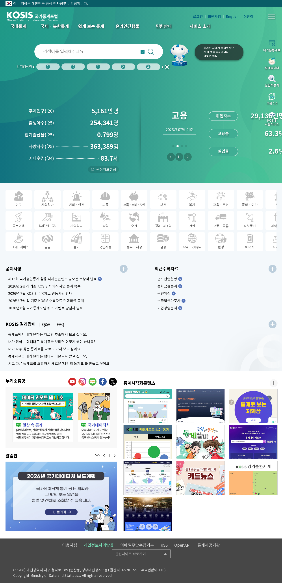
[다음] (188, 157)
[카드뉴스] (200, 478)
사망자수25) (41, 146)
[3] (181, 147)
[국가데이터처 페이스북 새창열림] (103, 382)
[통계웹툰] (200, 442)
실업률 (223, 151)
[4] (185, 147)
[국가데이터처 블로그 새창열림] (92, 382)
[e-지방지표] (253, 442)
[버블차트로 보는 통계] (148, 442)
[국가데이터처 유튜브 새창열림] (72, 382)
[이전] (171, 157)
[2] (177, 147)
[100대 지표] (148, 406)
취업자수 (223, 116)
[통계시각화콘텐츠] (274, 383)
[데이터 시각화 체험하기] (200, 406)
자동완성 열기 (143, 52)
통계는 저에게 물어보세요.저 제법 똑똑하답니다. (219, 52)
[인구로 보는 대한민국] (148, 478)
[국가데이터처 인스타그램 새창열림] (82, 382)
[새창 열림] (43, 417)
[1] (173, 147)
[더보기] (124, 269)
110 (161, 570)
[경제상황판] (148, 514)
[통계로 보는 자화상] (253, 406)
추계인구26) (41, 111)
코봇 (181, 55)
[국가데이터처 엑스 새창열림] (113, 382)
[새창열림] (61, 496)
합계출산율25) (39, 135)
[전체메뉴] (271, 16)
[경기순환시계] (253, 478)
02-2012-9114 (132, 570)
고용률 (223, 133)
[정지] (179, 157)
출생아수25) (41, 123)
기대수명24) (41, 158)
